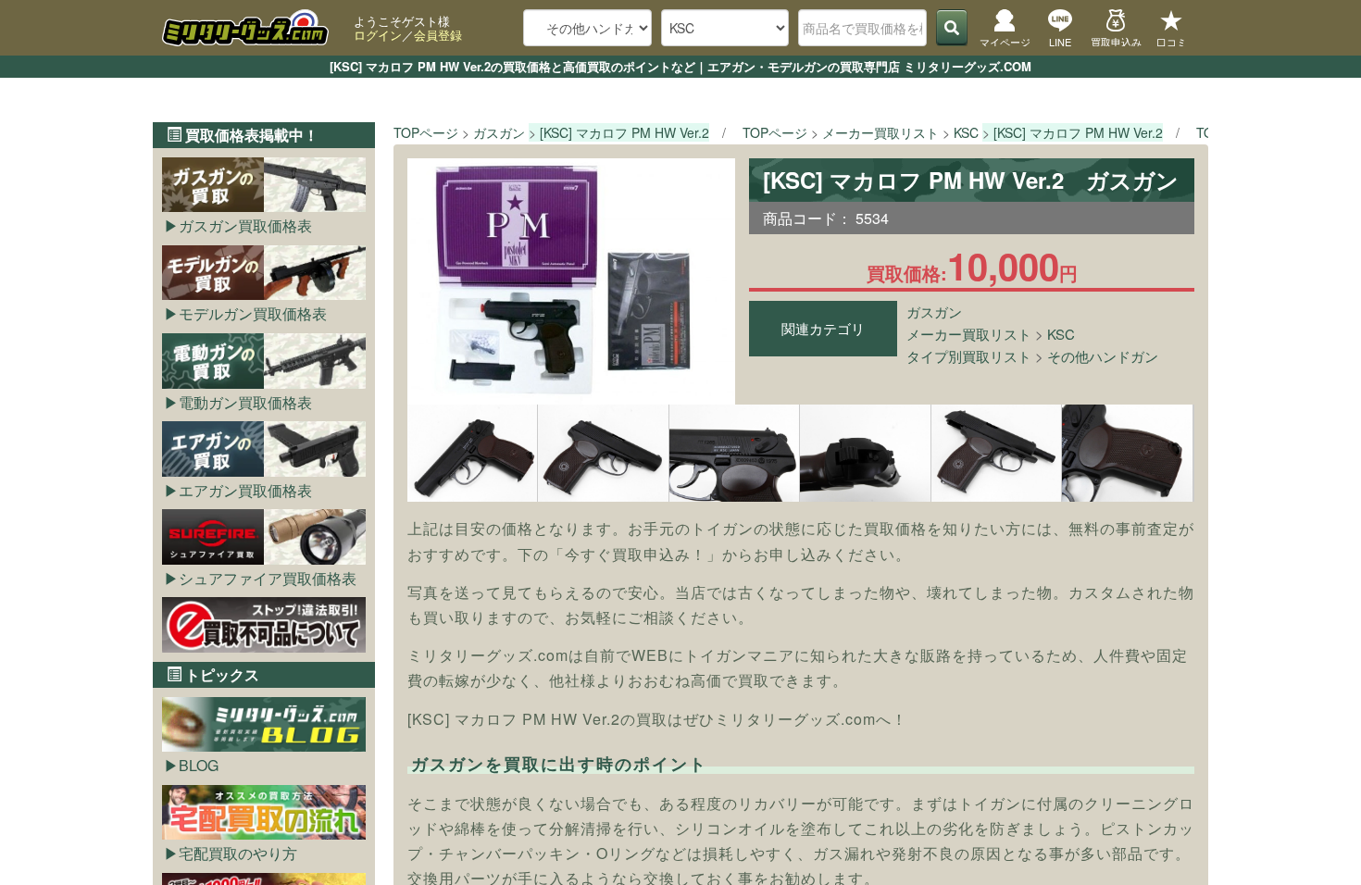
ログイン (378, 35)
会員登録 (438, 35)
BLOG (199, 765)
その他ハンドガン (1102, 356)
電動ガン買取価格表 (245, 402)
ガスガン (934, 311)
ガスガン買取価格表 (245, 225)
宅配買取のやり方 (238, 853)
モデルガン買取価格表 (253, 313)
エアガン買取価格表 (245, 490)
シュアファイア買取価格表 (267, 578)
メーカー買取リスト (968, 333)
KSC (1061, 333)
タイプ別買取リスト (968, 356)
